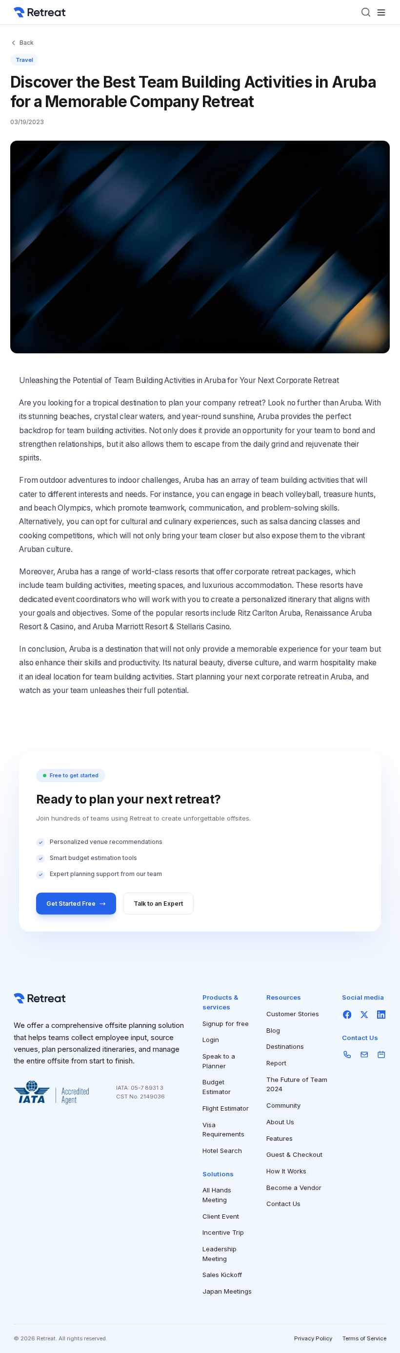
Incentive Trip (223, 1232)
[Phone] (347, 1055)
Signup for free (225, 1023)
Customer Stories (292, 1014)
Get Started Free (71, 903)
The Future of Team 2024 (296, 1084)
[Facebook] (347, 1014)
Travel (24, 59)
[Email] (364, 1055)
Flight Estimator (225, 1108)
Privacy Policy (313, 1338)
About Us (280, 1122)
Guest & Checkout (294, 1154)
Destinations (285, 1046)
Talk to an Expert (158, 903)
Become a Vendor (293, 1187)
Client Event (220, 1216)
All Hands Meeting (216, 1195)
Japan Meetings (227, 1291)
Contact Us (283, 1203)
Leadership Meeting (219, 1253)
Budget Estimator (216, 1087)
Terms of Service (364, 1338)
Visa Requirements (223, 1129)
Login (210, 1039)
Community (283, 1105)
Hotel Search (222, 1150)
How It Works (286, 1171)
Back (27, 42)
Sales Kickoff (222, 1275)
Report (276, 1063)
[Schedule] (381, 1055)
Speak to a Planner (218, 1061)
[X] (364, 1014)
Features (279, 1138)
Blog (273, 1030)
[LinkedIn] (381, 1014)
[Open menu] (381, 12)
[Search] (365, 12)
